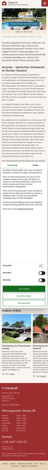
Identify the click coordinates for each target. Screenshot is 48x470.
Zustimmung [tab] (12, 165)
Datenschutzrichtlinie (24, 464)
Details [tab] (35, 165)
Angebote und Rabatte (29, 466)
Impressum (15, 466)
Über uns (42, 464)
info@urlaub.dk (7, 449)
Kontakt (12, 464)
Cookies (5, 464)
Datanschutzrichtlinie (25, 209)
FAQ (35, 464)
